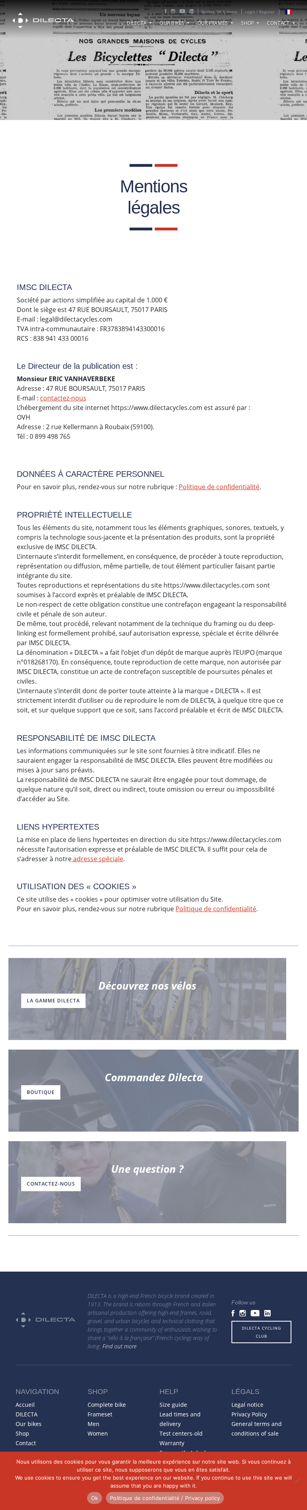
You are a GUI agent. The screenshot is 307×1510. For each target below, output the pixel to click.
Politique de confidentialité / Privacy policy (165, 1498)
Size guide (173, 1404)
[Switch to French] (289, 12)
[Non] (297, 1481)
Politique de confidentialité (219, 486)
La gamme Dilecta (53, 1000)
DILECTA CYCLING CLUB (261, 1332)
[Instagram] (173, 12)
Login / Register (260, 11)
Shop (248, 23)
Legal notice (247, 1404)
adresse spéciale (97, 858)
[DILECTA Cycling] (43, 21)
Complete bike (107, 1404)
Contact (279, 23)
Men (94, 1424)
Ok (94, 1498)
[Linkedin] (191, 12)
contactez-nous (63, 398)
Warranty (171, 1443)
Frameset (100, 1414)
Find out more (119, 1346)
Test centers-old (181, 1433)
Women (98, 1433)
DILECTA (137, 23)
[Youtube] (182, 12)
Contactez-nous (51, 1183)
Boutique (41, 1092)
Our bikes (172, 23)
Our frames (213, 23)
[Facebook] (166, 12)
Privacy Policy (249, 1414)
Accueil (25, 1404)
